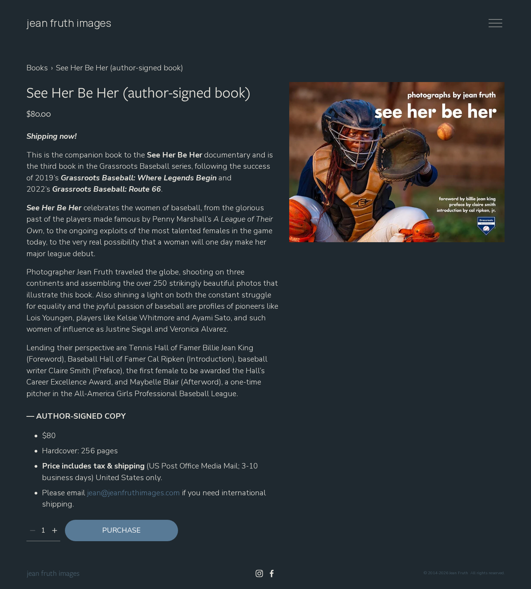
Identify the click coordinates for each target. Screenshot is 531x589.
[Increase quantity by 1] (54, 530)
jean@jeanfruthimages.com (133, 493)
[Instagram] (259, 573)
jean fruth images (68, 23)
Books (37, 68)
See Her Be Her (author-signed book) (119, 68)
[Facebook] (272, 573)
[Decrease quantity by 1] (32, 530)
